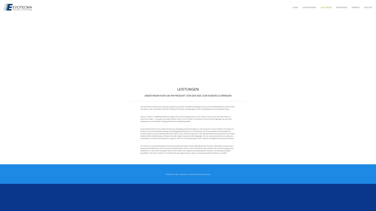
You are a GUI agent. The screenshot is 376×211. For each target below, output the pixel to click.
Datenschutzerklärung (196, 174)
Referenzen (341, 7)
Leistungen (326, 7)
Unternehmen (309, 7)
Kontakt (368, 7)
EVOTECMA (169, 174)
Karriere (355, 7)
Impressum (183, 174)
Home (295, 7)
